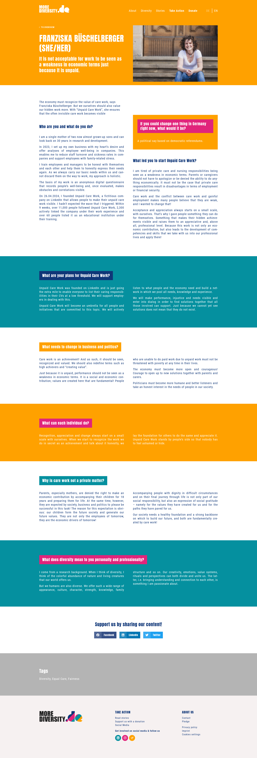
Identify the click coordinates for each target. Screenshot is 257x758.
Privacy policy (189, 727)
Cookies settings (191, 734)
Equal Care (59, 679)
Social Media (122, 725)
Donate (193, 10)
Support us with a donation (130, 721)
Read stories (122, 718)
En (216, 10)
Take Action (176, 10)
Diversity (146, 10)
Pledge (186, 721)
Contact (186, 718)
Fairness (73, 679)
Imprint (186, 730)
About (132, 10)
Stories (160, 10)
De (208, 10)
